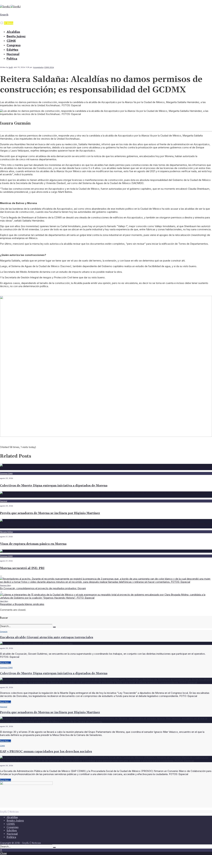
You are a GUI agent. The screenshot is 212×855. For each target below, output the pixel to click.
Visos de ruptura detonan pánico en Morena (33, 544)
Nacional (13, 54)
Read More (5, 662)
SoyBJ (11, 67)
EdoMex (12, 49)
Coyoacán (3, 631)
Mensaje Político (6, 531)
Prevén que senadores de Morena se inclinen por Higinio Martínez (50, 513)
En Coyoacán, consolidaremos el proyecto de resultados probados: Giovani (43, 587)
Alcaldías (13, 32)
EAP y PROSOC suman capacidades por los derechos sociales (46, 751)
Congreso (14, 45)
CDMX (11, 40)
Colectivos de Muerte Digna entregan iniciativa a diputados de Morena (53, 485)
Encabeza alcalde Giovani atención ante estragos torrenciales (46, 637)
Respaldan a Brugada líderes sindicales (22, 603)
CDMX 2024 (49, 67)
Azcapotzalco (38, 67)
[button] (2, 23)
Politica (12, 58)
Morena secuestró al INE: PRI (22, 568)
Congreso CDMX (6, 473)
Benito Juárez (16, 36)
